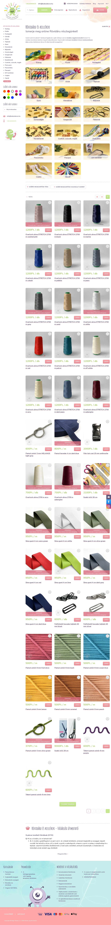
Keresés (44, 10)
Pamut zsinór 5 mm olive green (38, 751)
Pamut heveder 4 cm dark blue (66, 453)
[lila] (20, 94)
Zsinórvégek (9, 52)
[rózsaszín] (16, 91)
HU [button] (107, 3)
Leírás (48, 230)
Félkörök (8, 57)
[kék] (12, 97)
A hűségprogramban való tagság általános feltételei (29, 875)
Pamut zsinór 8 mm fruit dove (37, 668)
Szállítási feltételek (85, 3)
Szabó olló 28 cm (61, 751)
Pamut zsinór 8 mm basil (64, 668)
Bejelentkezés (72, 10)
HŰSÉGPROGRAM (72, 3)
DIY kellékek (9, 73)
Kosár (102, 10)
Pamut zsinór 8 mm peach (93, 709)
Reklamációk (63, 881)
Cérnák (7, 37)
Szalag (7, 29)
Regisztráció (86, 10)
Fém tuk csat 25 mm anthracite (95, 453)
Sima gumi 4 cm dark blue (36, 624)
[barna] (16, 94)
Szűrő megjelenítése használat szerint (70, 187)
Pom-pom (8, 65)
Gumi (6, 44)
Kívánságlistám (58, 10)
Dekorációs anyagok (12, 880)
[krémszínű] (12, 94)
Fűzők (7, 31)
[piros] (8, 91)
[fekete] (4, 97)
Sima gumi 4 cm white (63, 541)
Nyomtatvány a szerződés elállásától (67, 888)
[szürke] (20, 91)
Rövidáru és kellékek (9, 884)
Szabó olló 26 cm (90, 497)
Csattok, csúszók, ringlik (13, 63)
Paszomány (8, 68)
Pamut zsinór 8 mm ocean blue (95, 668)
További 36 (7, 81)
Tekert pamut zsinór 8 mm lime (38, 794)
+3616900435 (31, 4)
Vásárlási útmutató (65, 875)
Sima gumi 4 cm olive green (94, 541)
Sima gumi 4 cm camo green (37, 541)
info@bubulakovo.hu (45, 4)
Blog (94, 3)
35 (103, 811)
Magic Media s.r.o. (16, 920)
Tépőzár (7, 42)
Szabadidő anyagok (11, 877)
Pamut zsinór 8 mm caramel (65, 709)
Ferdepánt (8, 34)
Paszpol (7, 70)
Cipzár (7, 78)
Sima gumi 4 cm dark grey (93, 582)
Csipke (7, 75)
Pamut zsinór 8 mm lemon (36, 709)
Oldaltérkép (8, 914)
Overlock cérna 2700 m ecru (37, 497)
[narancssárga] (4, 91)
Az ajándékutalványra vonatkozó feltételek (69, 900)
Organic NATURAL (11, 888)
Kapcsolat (101, 3)
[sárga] (8, 94)
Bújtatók (8, 50)
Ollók (7, 39)
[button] (13, 110)
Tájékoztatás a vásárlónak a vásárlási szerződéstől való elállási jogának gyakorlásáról (69, 894)
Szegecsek (8, 55)
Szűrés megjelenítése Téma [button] (38, 187)
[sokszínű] (12, 91)
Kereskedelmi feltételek (67, 872)
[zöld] (8, 97)
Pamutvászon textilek (9, 873)
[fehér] (4, 94)
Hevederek (8, 47)
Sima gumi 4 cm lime (62, 582)
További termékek (67, 804)
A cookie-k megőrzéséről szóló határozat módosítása (94, 873)
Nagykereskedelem (65, 884)
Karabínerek (9, 60)
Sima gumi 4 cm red (33, 582)
